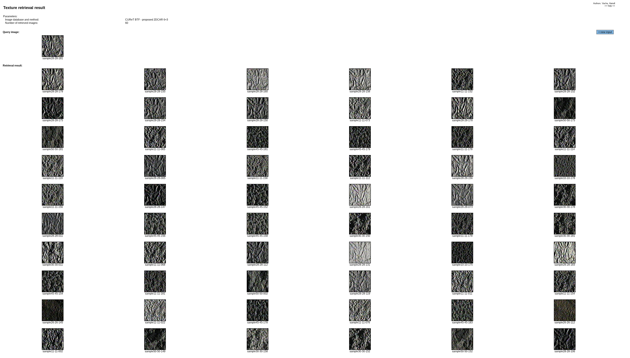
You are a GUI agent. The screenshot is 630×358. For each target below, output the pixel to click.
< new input (605, 32)
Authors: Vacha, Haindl (604, 3)
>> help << (610, 6)
